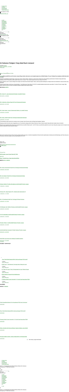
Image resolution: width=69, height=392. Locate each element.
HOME (3, 20)
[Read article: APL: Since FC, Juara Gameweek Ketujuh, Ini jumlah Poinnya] (34, 90)
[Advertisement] (24, 2)
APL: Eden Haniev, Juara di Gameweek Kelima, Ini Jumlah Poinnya (14, 110)
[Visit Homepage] (4, 13)
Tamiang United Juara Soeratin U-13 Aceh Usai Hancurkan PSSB (15, 279)
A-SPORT (3, 25)
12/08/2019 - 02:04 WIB (4, 208)
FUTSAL (3, 26)
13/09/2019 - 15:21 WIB (4, 119)
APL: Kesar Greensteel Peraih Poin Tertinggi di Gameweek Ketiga (14, 167)
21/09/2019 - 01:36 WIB (4, 112)
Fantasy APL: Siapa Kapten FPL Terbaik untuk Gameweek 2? (13, 191)
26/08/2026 (2, 304)
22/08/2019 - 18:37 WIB (4, 177)
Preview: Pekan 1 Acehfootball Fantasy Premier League (12, 222)
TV (2, 29)
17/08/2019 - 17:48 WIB (4, 186)
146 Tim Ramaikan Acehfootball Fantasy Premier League (12, 214)
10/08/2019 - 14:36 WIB (4, 216)
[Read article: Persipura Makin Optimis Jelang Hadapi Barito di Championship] (34, 333)
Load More (2, 241)
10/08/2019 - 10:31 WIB (4, 224)
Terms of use (4, 8)
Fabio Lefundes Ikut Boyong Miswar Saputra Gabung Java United (14, 328)
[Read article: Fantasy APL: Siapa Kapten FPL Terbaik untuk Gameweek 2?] (34, 188)
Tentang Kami (4, 6)
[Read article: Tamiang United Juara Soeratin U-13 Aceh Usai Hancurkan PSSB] (34, 315)
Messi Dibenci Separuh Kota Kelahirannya (11, 274)
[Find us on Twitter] (0, 12)
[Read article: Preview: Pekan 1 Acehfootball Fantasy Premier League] (34, 219)
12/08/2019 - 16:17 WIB (4, 201)
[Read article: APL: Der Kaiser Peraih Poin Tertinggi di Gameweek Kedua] (34, 172)
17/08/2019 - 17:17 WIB (4, 193)
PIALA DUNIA (4, 23)
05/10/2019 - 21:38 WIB (4, 95)
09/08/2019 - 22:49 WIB (4, 232)
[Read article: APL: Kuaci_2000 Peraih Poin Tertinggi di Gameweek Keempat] (34, 114)
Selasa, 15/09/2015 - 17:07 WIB (5, 66)
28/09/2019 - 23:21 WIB (4, 104)
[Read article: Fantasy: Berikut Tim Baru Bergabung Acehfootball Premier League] (34, 180)
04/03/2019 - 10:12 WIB (4, 240)
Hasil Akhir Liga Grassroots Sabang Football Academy (11, 238)
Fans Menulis (4, 362)
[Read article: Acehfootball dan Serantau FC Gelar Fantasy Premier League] (34, 227)
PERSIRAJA (4, 27)
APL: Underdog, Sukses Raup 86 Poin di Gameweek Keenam (13, 102)
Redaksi (3, 7)
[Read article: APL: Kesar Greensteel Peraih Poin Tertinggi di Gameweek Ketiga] (34, 164)
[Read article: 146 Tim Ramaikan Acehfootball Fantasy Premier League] (34, 211)
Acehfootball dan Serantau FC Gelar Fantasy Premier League (13, 230)
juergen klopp (10, 144)
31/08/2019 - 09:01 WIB (4, 169)
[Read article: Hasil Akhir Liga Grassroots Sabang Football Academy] (34, 235)
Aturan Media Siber (5, 9)
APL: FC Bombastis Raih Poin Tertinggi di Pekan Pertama (12, 199)
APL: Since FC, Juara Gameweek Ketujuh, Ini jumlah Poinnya (12, 94)
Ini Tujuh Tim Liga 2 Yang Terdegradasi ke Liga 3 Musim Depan (15, 269)
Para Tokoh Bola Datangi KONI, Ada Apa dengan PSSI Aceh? (15, 259)
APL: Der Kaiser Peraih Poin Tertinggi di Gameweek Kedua (12, 175)
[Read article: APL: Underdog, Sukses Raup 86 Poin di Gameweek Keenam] (34, 98)
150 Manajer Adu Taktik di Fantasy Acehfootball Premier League (14, 207)
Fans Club (2, 67)
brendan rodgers (5, 144)
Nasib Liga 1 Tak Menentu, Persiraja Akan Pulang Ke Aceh (14, 264)
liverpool (14, 144)
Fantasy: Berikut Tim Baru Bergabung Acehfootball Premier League (14, 184)
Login (3, 386)
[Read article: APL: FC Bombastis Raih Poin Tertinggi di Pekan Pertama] (34, 196)
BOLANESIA (4, 22)
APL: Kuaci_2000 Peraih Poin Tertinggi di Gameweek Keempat (13, 117)
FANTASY (3, 28)
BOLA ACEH (4, 21)
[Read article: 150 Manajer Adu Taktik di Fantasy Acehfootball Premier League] (34, 203)
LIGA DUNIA (4, 380)
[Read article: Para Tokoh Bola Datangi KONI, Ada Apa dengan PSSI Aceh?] (35, 251)
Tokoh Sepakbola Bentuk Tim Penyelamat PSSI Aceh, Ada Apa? (13, 302)
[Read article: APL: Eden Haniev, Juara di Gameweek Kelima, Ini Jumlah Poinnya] (34, 107)
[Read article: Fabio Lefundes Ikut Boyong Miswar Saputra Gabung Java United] (34, 324)
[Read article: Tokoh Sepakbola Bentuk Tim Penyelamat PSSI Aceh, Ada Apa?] (34, 294)
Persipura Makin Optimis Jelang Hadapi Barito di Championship (13, 336)
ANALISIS (4, 24)
